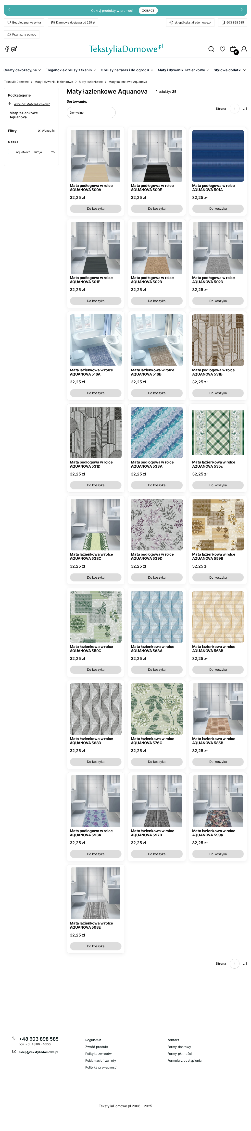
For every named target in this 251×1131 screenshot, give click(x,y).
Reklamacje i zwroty (100, 1060)
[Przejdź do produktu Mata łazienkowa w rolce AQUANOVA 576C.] (157, 709)
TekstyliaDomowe (16, 82)
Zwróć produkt (96, 1047)
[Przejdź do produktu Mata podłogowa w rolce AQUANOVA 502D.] (218, 248)
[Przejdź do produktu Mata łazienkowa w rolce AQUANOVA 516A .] (96, 340)
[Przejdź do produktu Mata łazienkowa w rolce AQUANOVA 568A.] (157, 617)
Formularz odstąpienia (184, 1060)
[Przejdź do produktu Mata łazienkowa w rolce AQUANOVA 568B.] (218, 617)
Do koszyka (95, 208)
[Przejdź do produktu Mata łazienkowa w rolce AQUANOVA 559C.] (96, 617)
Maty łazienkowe (91, 82)
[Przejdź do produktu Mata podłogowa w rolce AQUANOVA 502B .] (157, 248)
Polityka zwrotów (98, 1054)
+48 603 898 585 (39, 1039)
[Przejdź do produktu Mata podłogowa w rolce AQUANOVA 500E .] (157, 156)
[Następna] (241, 10)
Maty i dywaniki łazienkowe (54, 82)
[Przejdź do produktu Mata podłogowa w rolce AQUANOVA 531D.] (96, 432)
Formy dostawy (179, 1047)
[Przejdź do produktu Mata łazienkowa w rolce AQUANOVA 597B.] (157, 801)
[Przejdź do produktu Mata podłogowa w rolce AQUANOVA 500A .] (96, 156)
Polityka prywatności (101, 1067)
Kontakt (173, 1040)
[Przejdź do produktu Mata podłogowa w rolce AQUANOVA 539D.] (157, 524)
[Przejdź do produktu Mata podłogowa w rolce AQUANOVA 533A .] (157, 432)
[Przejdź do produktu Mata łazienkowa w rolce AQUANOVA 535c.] (218, 432)
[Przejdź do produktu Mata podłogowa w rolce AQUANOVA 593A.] (96, 801)
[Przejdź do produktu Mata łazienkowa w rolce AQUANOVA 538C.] (96, 524)
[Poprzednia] (9, 10)
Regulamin (93, 1040)
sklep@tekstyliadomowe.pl (193, 22)
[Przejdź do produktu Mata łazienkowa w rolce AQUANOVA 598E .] (96, 893)
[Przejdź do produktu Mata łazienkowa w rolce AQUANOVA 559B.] (218, 524)
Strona (221, 108)
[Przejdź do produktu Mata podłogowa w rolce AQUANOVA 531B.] (218, 340)
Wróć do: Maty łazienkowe (32, 104)
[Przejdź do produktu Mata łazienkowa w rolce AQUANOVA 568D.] (96, 709)
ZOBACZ (148, 10)
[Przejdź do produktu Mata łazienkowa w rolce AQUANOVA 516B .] (157, 340)
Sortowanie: (77, 101)
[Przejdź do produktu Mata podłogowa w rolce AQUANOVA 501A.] (218, 156)
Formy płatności (179, 1054)
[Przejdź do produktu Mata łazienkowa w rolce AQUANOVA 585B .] (218, 709)
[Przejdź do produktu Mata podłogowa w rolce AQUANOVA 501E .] (96, 248)
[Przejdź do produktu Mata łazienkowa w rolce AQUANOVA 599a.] (218, 801)
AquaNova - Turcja (29, 152)
